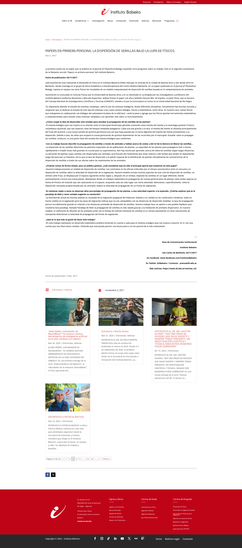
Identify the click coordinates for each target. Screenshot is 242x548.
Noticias (145, 21)
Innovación (121, 21)
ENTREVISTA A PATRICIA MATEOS (66, 416)
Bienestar (156, 21)
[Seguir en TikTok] (108, 538)
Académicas (80, 21)
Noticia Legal (172, 538)
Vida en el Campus (174, 2)
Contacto (188, 538)
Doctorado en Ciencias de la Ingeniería (182, 514)
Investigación (98, 21)
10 (88, 459)
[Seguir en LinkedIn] (115, 538)
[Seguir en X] (53, 475)
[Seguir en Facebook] (47, 475)
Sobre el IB (67, 21)
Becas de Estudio (115, 510)
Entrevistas (57, 289)
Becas (110, 21)
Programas (169, 21)
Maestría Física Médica (181, 525)
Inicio (159, 538)
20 (92, 459)
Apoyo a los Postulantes (117, 520)
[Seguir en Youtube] (122, 538)
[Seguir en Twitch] (143, 538)
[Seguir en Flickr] (136, 538)
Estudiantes (158, 2)
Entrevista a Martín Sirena (114, 331)
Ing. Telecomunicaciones (149, 518)
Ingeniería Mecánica (148, 514)
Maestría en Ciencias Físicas (182, 518)
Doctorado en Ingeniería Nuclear (184, 510)
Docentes (147, 2)
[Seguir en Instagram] (102, 538)
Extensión (134, 21)
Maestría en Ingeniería (180, 522)
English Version (190, 2)
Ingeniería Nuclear (147, 511)
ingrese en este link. (84, 521)
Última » (106, 459)
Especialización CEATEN (181, 529)
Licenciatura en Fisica (148, 507)
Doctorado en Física (179, 506)
